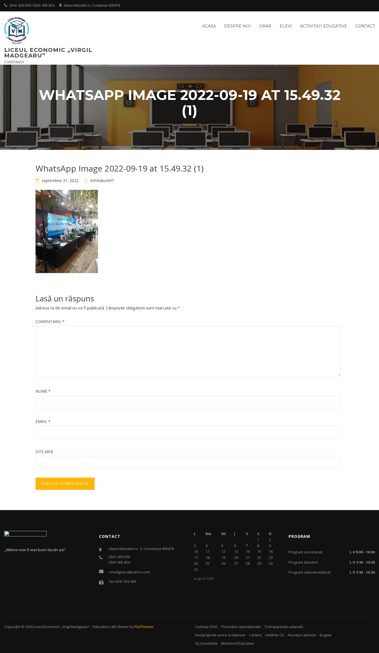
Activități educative (323, 26)
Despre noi (237, 26)
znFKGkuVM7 (102, 180)
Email (43, 421)
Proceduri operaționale (241, 626)
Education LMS (105, 626)
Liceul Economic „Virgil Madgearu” (48, 53)
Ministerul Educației (237, 643)
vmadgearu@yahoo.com (129, 571)
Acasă (209, 26)
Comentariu (50, 321)
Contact (365, 26)
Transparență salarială (283, 626)
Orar (265, 26)
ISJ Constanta (206, 643)
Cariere (255, 634)
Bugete (326, 634)
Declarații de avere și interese (220, 634)
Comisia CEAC (206, 626)
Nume (43, 391)
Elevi (286, 26)
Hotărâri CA (274, 634)
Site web (44, 451)
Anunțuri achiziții (302, 634)
